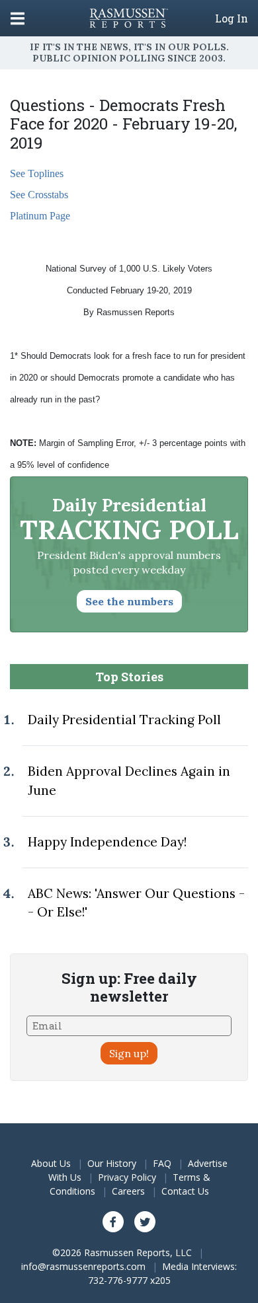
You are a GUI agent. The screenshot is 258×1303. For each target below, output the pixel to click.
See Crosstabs (39, 194)
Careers (128, 1191)
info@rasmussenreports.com (83, 1266)
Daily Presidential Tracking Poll (124, 719)
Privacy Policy (127, 1177)
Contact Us (185, 1191)
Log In (231, 18)
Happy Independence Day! (107, 842)
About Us (51, 1163)
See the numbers (129, 601)
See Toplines (37, 173)
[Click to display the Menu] (17, 18)
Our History (111, 1163)
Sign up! (129, 1053)
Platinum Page (40, 215)
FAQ (162, 1163)
